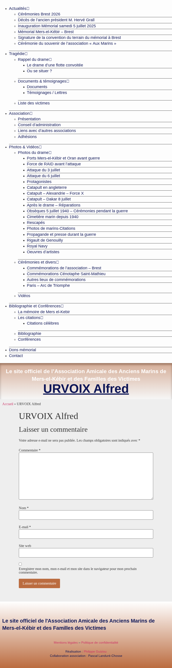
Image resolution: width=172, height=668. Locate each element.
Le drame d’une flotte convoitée (55, 65)
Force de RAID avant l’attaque (54, 164)
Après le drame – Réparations (53, 205)
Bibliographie (29, 333)
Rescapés (36, 222)
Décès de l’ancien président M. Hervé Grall (56, 20)
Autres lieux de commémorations (56, 279)
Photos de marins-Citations (51, 228)
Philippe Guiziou (95, 651)
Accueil (7, 404)
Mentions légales (66, 642)
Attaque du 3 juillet (43, 170)
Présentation (29, 119)
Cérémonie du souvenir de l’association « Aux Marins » (67, 43)
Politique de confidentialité (99, 642)
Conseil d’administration (39, 125)
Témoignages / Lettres (47, 92)
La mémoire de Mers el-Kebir (44, 312)
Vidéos (24, 296)
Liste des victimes (34, 103)
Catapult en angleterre (47, 187)
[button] (86, 2)
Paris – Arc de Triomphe (48, 285)
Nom (24, 508)
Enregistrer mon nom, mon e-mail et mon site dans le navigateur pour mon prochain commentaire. (78, 570)
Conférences (29, 339)
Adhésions (27, 136)
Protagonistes (39, 181)
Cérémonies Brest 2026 (39, 14)
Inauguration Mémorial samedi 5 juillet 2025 (57, 26)
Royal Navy (37, 246)
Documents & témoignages (42, 81)
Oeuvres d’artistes (43, 252)
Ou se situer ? (39, 71)
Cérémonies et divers (37, 262)
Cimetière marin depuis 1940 (52, 217)
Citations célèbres (43, 323)
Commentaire (30, 450)
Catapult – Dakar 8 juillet (49, 199)
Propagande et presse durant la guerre (61, 234)
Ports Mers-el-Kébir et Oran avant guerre (63, 158)
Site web (25, 546)
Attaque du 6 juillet (43, 176)
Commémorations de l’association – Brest (64, 268)
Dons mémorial (22, 350)
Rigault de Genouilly (45, 240)
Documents (37, 87)
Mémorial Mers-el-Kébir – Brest (46, 32)
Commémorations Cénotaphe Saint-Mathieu (66, 274)
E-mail (25, 527)
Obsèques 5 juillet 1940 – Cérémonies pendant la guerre (77, 211)
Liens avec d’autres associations (47, 130)
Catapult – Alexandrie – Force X (55, 193)
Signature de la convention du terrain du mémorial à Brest (69, 37)
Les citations (29, 317)
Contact (16, 355)
